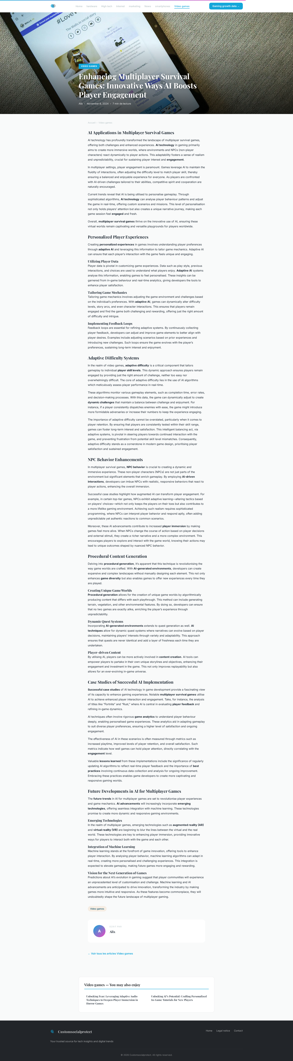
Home (79, 6)
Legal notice (223, 1030)
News (147, 6)
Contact (238, 1030)
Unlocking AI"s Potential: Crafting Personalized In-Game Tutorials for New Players (179, 998)
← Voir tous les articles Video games (110, 953)
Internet (120, 6)
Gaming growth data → (226, 6)
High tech (106, 6)
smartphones (162, 6)
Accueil (91, 122)
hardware (91, 6)
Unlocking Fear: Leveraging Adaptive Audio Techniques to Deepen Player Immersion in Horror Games (112, 1000)
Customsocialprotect (75, 1031)
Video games (182, 6)
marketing (134, 6)
